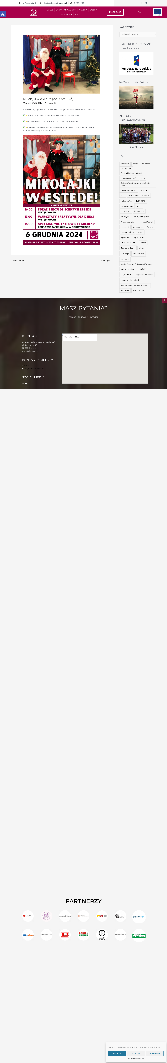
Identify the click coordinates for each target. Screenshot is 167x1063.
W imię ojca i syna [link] (128, 269)
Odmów (136, 1053)
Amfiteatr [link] (125, 164)
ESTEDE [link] (50, 10)
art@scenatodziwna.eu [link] (34, 368)
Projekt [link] (150, 227)
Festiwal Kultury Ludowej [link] (131, 173)
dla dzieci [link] (146, 164)
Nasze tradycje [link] (127, 222)
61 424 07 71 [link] (29, 365)
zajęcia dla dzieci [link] (130, 280)
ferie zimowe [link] (126, 168)
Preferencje (155, 1053)
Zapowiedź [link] (29, 103)
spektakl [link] (125, 237)
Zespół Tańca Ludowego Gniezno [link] (135, 285)
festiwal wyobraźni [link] (129, 178)
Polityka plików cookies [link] (136, 1058)
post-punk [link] (125, 227)
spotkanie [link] (139, 237)
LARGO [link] (59, 10)
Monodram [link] (139, 211)
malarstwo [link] (125, 211)
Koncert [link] (140, 200)
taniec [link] (143, 243)
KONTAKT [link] (79, 14)
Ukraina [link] (142, 248)
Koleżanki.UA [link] (126, 201)
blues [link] (135, 164)
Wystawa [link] (126, 274)
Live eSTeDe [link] (66, 14)
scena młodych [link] (127, 232)
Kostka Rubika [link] (127, 206)
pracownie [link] (138, 227)
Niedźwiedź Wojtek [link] (145, 222)
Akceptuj (117, 1053)
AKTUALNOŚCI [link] (70, 10)
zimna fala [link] (125, 290)
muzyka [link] (125, 216)
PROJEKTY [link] (83, 10)
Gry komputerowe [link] (129, 190)
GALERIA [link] (93, 10)
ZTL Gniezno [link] (138, 290)
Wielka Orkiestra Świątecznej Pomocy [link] (136, 264)
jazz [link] (122, 195)
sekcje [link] (140, 232)
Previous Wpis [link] (18, 260)
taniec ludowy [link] (128, 248)
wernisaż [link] (125, 259)
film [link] (143, 178)
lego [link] (139, 206)
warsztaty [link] (138, 253)
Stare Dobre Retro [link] (129, 243)
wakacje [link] (125, 254)
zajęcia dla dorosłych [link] (144, 274)
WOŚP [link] (143, 269)
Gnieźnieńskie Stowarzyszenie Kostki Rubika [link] (135, 184)
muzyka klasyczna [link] (141, 217)
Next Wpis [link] (106, 260)
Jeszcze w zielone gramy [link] (138, 195)
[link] (3, 14)
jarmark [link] (144, 190)
